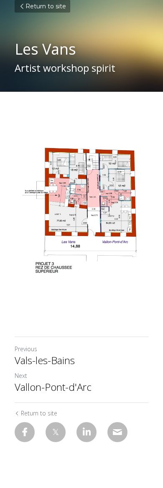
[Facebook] (25, 432)
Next (21, 376)
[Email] (117, 432)
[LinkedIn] (86, 432)
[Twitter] (56, 432)
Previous (26, 349)
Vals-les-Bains (45, 360)
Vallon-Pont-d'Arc (53, 387)
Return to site (45, 6)
